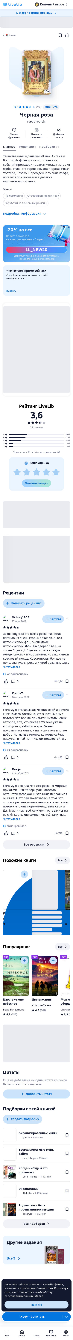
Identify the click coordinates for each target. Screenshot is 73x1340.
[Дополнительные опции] (66, 1316)
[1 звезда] (17, 472)
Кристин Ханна (41, 1005)
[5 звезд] (33, 107)
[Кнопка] (24, 874)
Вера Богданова (14, 1009)
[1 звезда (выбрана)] (20, 107)
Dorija (16, 769)
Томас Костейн (36, 121)
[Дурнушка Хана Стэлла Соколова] (16, 890)
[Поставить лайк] (6, 681)
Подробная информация (22, 214)
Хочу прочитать (32, 1317)
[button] (36, 72)
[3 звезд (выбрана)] (26, 107)
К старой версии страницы (34, 12)
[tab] (9, 147)
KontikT (17, 693)
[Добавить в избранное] (60, 35)
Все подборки (34, 1224)
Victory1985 (20, 617)
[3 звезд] (36, 472)
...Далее (38, 1296)
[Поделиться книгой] (67, 35)
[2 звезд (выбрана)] (23, 107)
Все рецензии (34, 844)
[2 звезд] (27, 472)
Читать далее (11, 667)
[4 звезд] (30, 107)
